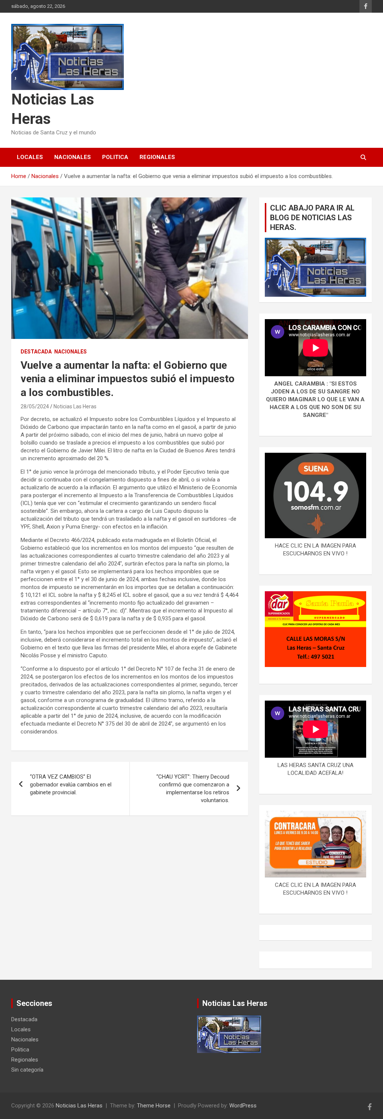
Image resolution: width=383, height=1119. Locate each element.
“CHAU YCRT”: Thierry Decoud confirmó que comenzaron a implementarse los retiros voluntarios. (192, 788)
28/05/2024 (35, 406)
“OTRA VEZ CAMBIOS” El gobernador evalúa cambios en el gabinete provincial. (70, 784)
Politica (115, 157)
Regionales (157, 157)
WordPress (243, 1105)
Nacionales (72, 157)
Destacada (36, 352)
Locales (30, 157)
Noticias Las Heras (74, 406)
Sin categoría (27, 1069)
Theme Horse (154, 1105)
